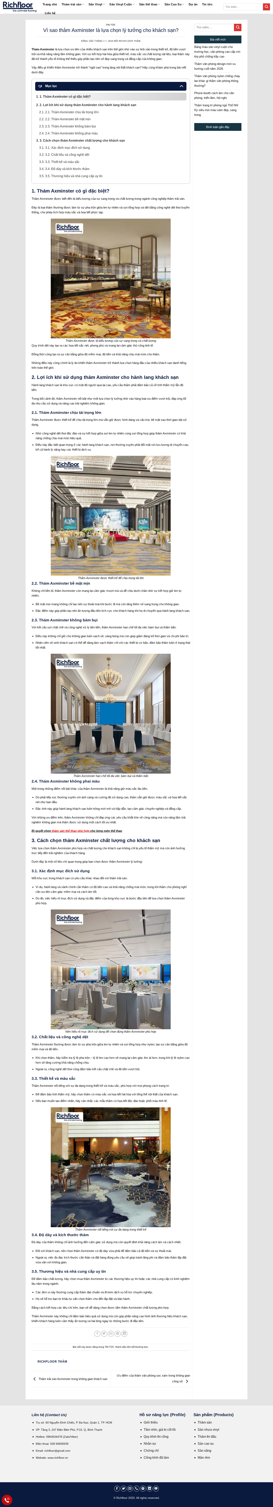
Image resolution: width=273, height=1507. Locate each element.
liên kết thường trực (137, 1347)
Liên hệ (50, 13)
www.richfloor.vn (58, 1457)
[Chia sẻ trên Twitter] (104, 1334)
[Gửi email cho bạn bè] (111, 1334)
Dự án (193, 4)
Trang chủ (50, 4)
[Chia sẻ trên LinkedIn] (124, 1334)
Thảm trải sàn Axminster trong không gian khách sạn (72, 1379)
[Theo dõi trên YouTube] (156, 1489)
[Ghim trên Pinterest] (118, 1334)
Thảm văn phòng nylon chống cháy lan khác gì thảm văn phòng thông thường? (217, 80)
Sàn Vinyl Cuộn (120, 4)
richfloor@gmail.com (57, 1450)
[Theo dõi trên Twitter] (124, 1489)
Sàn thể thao (148, 4)
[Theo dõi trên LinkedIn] (149, 1489)
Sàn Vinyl (95, 4)
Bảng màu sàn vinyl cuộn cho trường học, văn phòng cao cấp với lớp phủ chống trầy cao (217, 51)
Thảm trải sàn (71, 4)
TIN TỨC (111, 25)
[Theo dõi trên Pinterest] (143, 1489)
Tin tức (207, 4)
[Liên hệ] (7, 1500)
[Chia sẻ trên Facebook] (97, 1334)
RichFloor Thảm (129, 41)
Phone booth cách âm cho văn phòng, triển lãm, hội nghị (214, 95)
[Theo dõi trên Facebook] (117, 1489)
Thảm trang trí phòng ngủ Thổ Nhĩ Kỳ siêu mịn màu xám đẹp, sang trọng (216, 109)
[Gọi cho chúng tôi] (136, 1489)
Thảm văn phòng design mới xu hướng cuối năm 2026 (215, 66)
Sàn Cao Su (172, 4)
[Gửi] (266, 6)
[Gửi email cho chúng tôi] (130, 1489)
